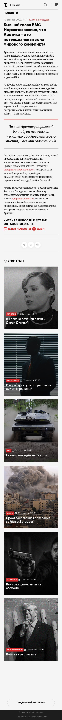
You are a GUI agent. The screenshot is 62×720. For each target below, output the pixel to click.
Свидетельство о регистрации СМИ (32, 716)
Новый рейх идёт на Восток (26, 455)
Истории (11, 314)
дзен (40, 228)
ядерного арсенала (23, 198)
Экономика (13, 380)
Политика (12, 579)
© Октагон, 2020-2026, (31, 712)
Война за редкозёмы (21, 654)
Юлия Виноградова (39, 20)
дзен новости (19, 228)
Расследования (15, 649)
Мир (9, 450)
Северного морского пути (19, 169)
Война (10, 513)
